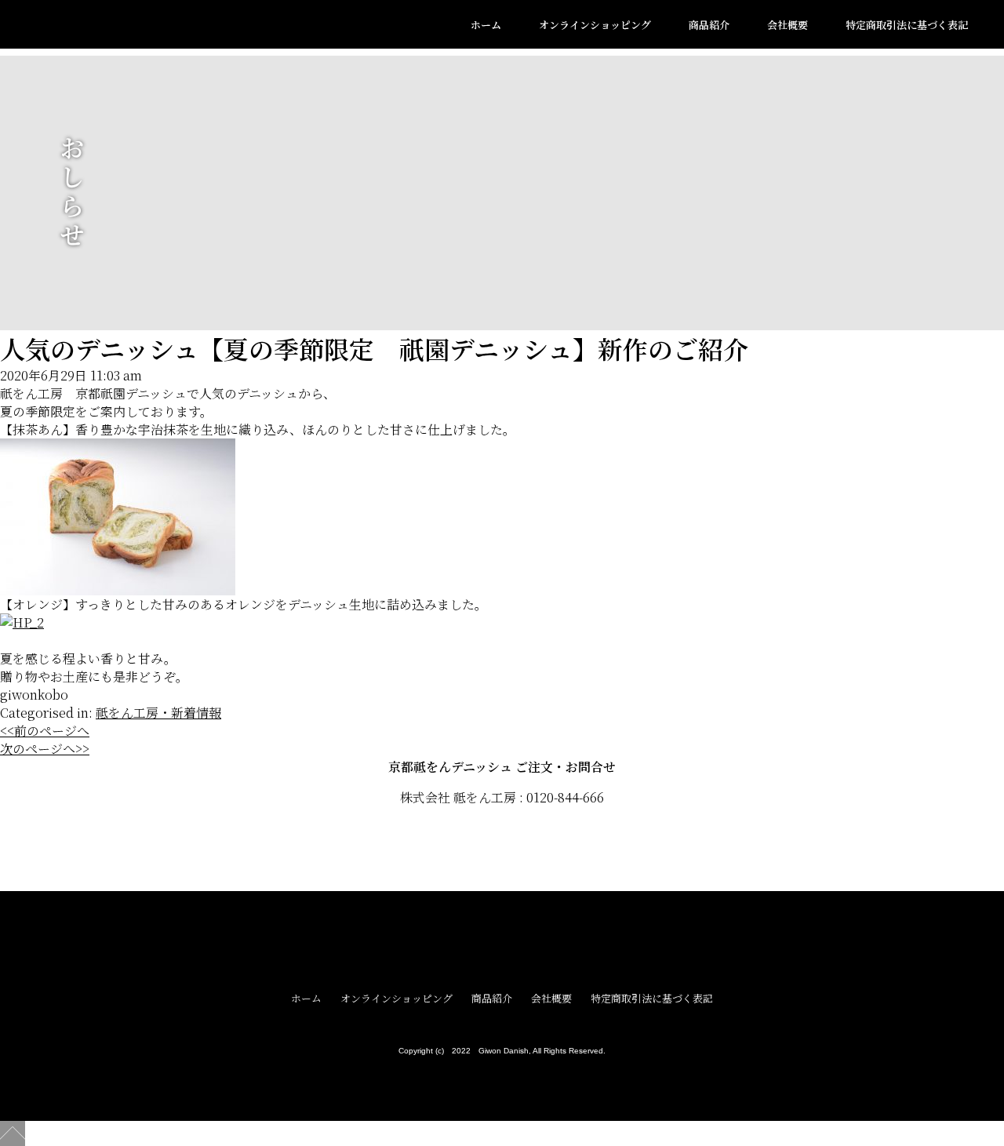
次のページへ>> (44, 749)
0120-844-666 (565, 797)
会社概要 (787, 24)
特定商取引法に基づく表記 (907, 24)
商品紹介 (709, 24)
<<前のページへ (44, 731)
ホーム (486, 24)
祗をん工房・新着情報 (158, 713)
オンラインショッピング (595, 24)
